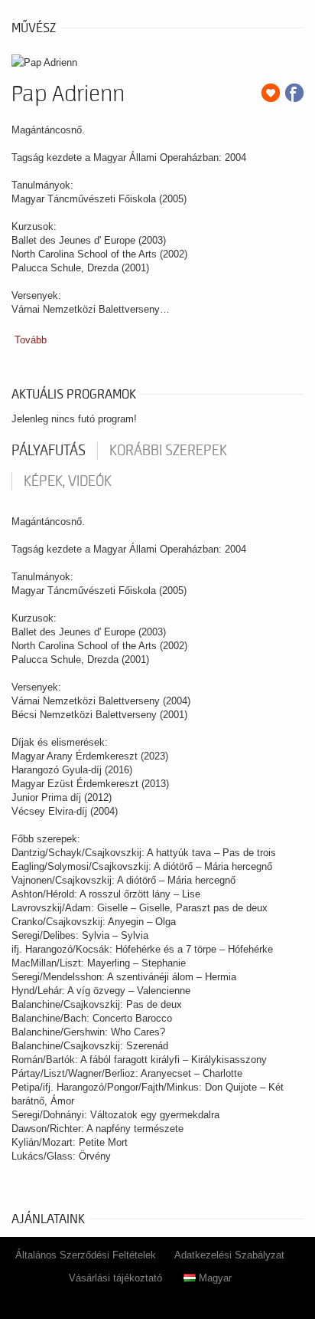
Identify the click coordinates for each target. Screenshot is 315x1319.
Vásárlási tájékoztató (115, 1278)
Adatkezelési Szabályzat (229, 1255)
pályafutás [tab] (48, 450)
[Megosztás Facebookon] (294, 93)
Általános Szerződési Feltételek (85, 1255)
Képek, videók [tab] (68, 481)
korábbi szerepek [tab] (168, 450)
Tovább (31, 340)
